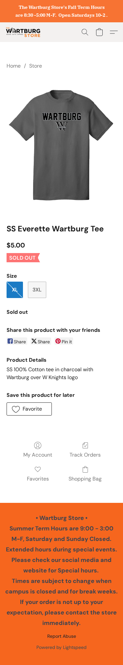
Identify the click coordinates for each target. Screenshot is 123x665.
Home (14, 65)
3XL (37, 289)
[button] (24, 32)
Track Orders (85, 454)
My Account (37, 454)
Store (35, 65)
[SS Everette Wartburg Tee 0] (61, 145)
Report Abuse (61, 636)
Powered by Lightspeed (61, 647)
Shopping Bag (85, 478)
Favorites (38, 478)
